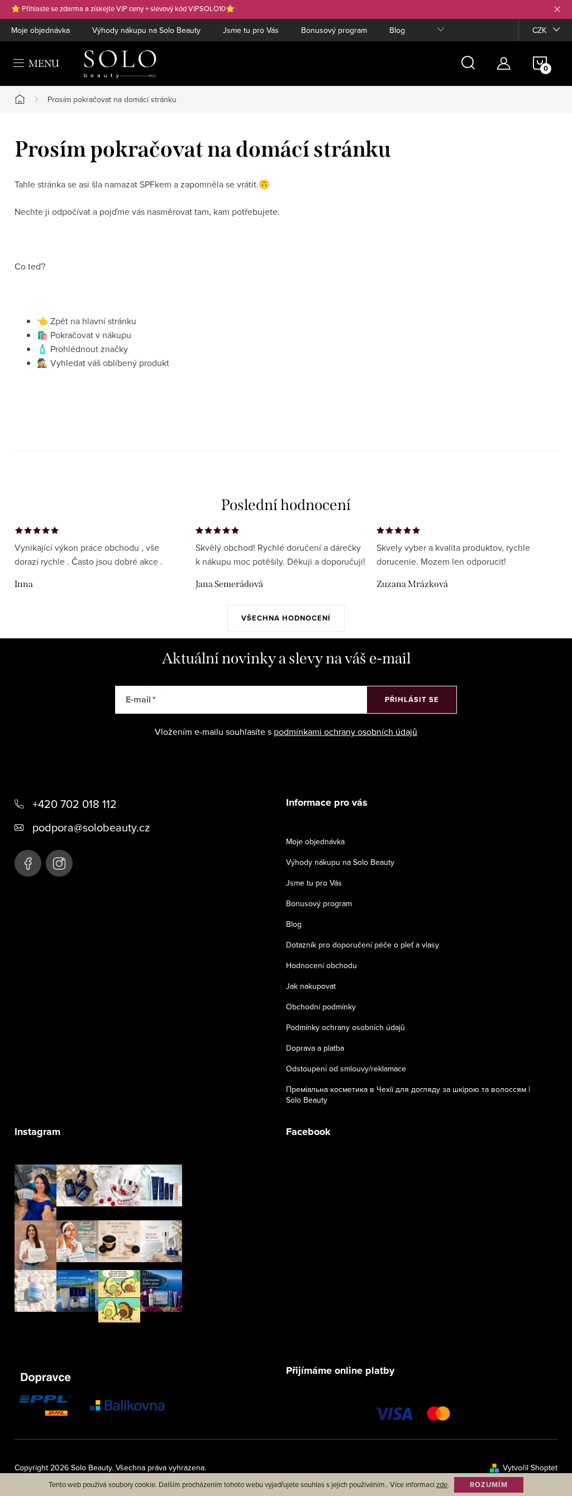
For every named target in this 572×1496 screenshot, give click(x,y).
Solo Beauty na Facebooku (28, 863)
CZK (539, 30)
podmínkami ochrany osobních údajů (345, 731)
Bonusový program (334, 30)
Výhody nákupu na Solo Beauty (146, 30)
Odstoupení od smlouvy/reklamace (346, 1068)
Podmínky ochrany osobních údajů (345, 1027)
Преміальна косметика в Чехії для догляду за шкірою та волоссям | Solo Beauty (408, 1094)
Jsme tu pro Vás (251, 30)
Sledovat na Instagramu (106, 1340)
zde (441, 1484)
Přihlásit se (412, 699)
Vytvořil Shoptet (530, 1467)
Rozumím (489, 1484)
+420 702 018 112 (74, 804)
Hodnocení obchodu (321, 965)
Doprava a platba (315, 1048)
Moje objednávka (40, 30)
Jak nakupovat (311, 986)
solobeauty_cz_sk (59, 863)
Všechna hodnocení (286, 618)
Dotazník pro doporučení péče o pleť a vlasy (362, 944)
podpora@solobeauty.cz (91, 827)
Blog (397, 30)
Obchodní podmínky (321, 1006)
